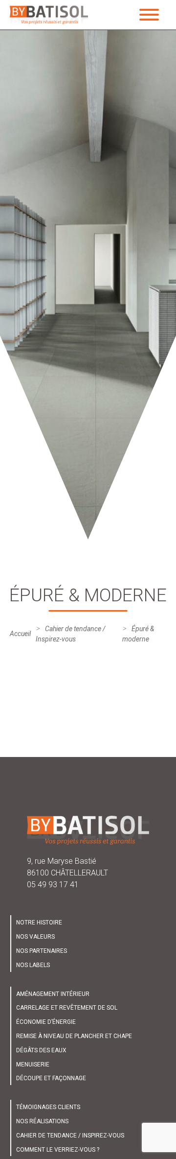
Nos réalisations (42, 1121)
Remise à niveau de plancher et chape (74, 1036)
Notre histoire (39, 922)
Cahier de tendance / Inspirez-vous (70, 1135)
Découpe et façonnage (51, 1078)
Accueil (20, 634)
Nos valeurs (35, 936)
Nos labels (33, 965)
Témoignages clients (48, 1107)
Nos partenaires (41, 950)
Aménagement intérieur (52, 994)
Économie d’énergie (46, 1021)
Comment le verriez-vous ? (57, 1149)
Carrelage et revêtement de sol (66, 1007)
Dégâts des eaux (41, 1050)
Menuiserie (32, 1064)
